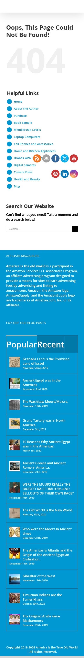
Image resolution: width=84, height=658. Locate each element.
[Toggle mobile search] (69, 6)
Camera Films (23, 172)
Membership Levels (27, 130)
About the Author (26, 109)
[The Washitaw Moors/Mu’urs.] (14, 404)
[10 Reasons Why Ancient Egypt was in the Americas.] (14, 445)
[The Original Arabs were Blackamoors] (14, 619)
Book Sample (23, 123)
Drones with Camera (28, 158)
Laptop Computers (27, 137)
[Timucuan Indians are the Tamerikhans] (14, 598)
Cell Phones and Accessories (33, 144)
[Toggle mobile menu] (76, 6)
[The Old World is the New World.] (14, 513)
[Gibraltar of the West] (14, 579)
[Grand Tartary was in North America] (14, 423)
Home (18, 101)
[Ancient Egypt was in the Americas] (14, 383)
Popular (21, 344)
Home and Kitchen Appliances (35, 151)
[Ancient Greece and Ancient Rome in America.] (14, 466)
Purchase (20, 116)
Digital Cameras (25, 165)
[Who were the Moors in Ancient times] (14, 532)
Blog (17, 186)
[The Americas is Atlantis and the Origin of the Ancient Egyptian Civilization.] (14, 553)
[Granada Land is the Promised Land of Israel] (14, 362)
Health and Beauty (27, 179)
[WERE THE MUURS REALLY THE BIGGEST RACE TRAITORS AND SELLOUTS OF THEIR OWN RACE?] (14, 487)
